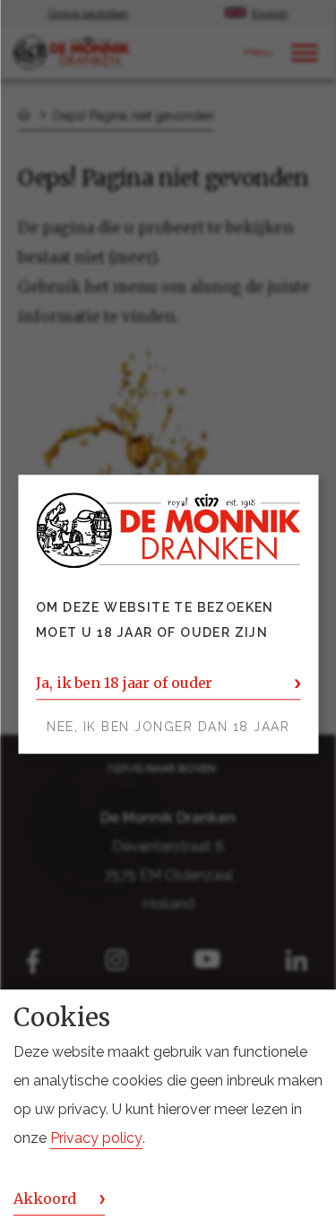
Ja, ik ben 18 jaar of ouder (124, 684)
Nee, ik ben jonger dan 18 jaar (168, 727)
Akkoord (44, 1198)
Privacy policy (96, 1137)
